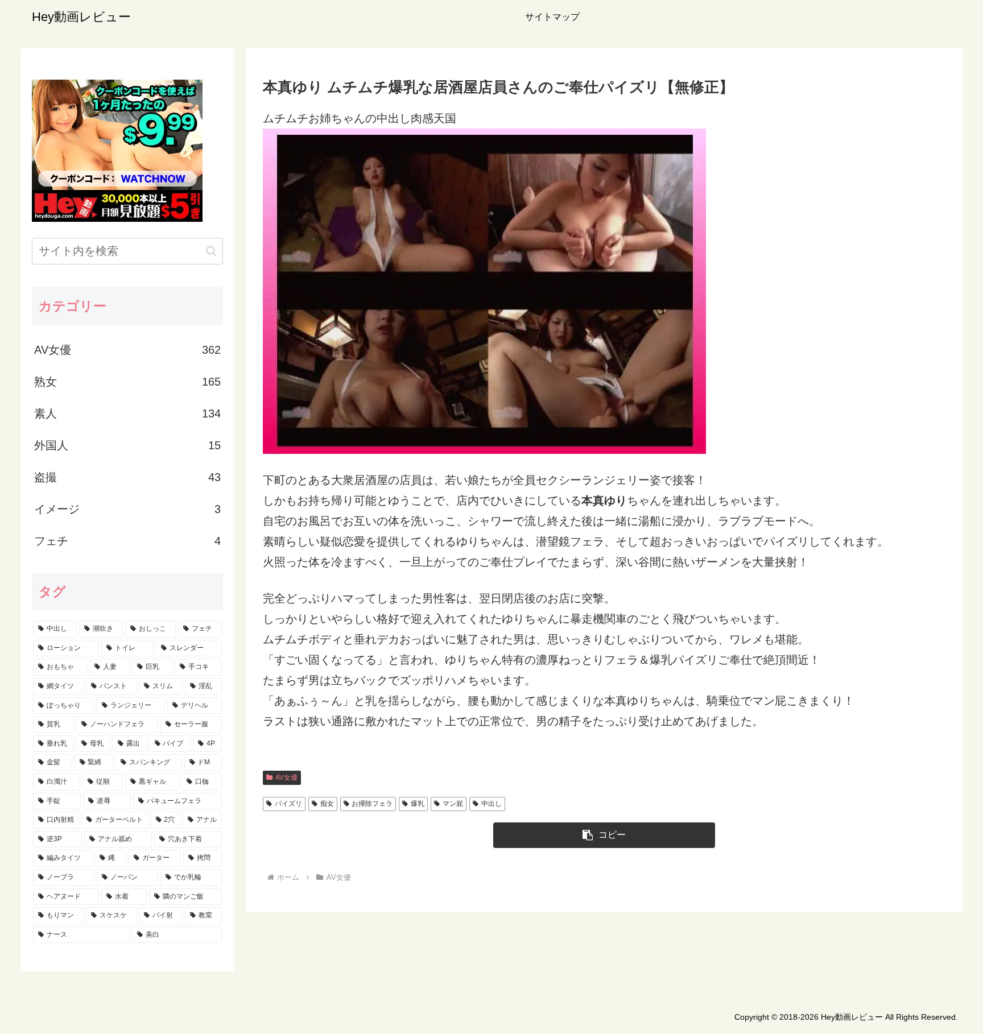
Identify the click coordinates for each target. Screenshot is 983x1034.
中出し (491, 804)
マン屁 (453, 804)
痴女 (327, 804)
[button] (604, 835)
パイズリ (288, 804)
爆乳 (417, 804)
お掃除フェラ (372, 804)
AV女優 (286, 777)
